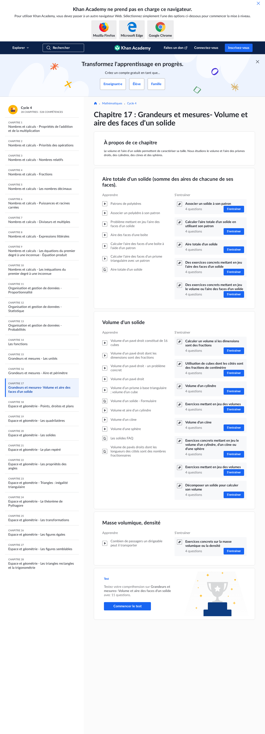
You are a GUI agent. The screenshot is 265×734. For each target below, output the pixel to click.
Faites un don (173, 47)
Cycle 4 (131, 103)
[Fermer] (258, 3)
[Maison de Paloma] (95, 104)
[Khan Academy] (132, 48)
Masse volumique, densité (131, 523)
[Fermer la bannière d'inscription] (257, 62)
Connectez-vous (206, 47)
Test (107, 578)
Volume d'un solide (123, 322)
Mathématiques (112, 103)
